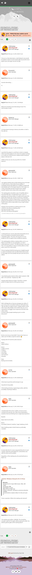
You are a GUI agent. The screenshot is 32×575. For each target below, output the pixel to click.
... (13, 39)
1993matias (9, 35)
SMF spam (10, 553)
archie (10, 370)
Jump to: (3, 547)
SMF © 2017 (15, 567)
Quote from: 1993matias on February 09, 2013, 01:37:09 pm (13, 478)
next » (29, 35)
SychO (21, 568)
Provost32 (12, 70)
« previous (24, 35)
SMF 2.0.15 (8, 567)
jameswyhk (12, 170)
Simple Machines (22, 567)
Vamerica (11, 117)
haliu (10, 399)
